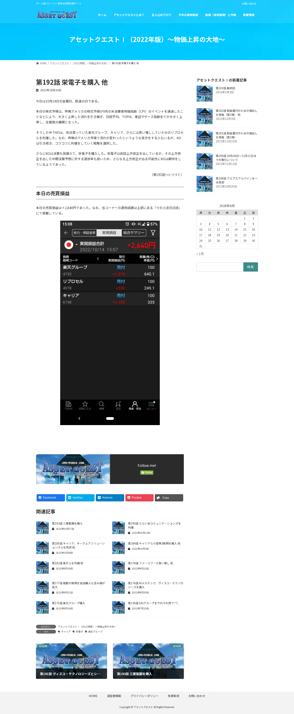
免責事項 (173, 696)
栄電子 (79, 631)
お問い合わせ (249, 3)
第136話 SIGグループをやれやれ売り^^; (153, 603)
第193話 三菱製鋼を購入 (67, 523)
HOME (93, 696)
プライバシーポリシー (144, 696)
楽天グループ (95, 631)
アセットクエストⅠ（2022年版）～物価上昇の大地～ (87, 626)
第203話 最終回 (225, 88)
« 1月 (200, 253)
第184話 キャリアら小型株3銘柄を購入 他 (154, 543)
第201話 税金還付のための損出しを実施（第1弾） (237, 135)
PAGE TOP (284, 689)
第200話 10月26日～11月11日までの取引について (236, 158)
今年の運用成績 (167, 207)
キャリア (66, 631)
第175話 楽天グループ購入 (68, 603)
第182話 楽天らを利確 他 (67, 563)
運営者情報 (114, 696)
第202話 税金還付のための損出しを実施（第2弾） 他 (237, 113)
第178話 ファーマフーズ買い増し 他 (150, 563)
